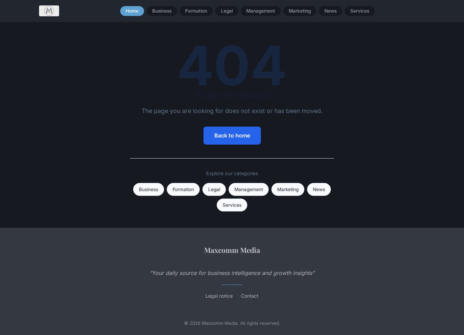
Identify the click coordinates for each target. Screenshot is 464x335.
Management (260, 11)
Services (359, 11)
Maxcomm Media (232, 250)
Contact (249, 296)
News (330, 11)
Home (132, 11)
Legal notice (219, 296)
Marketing (300, 11)
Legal (227, 11)
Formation (196, 11)
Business (162, 11)
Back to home (232, 135)
